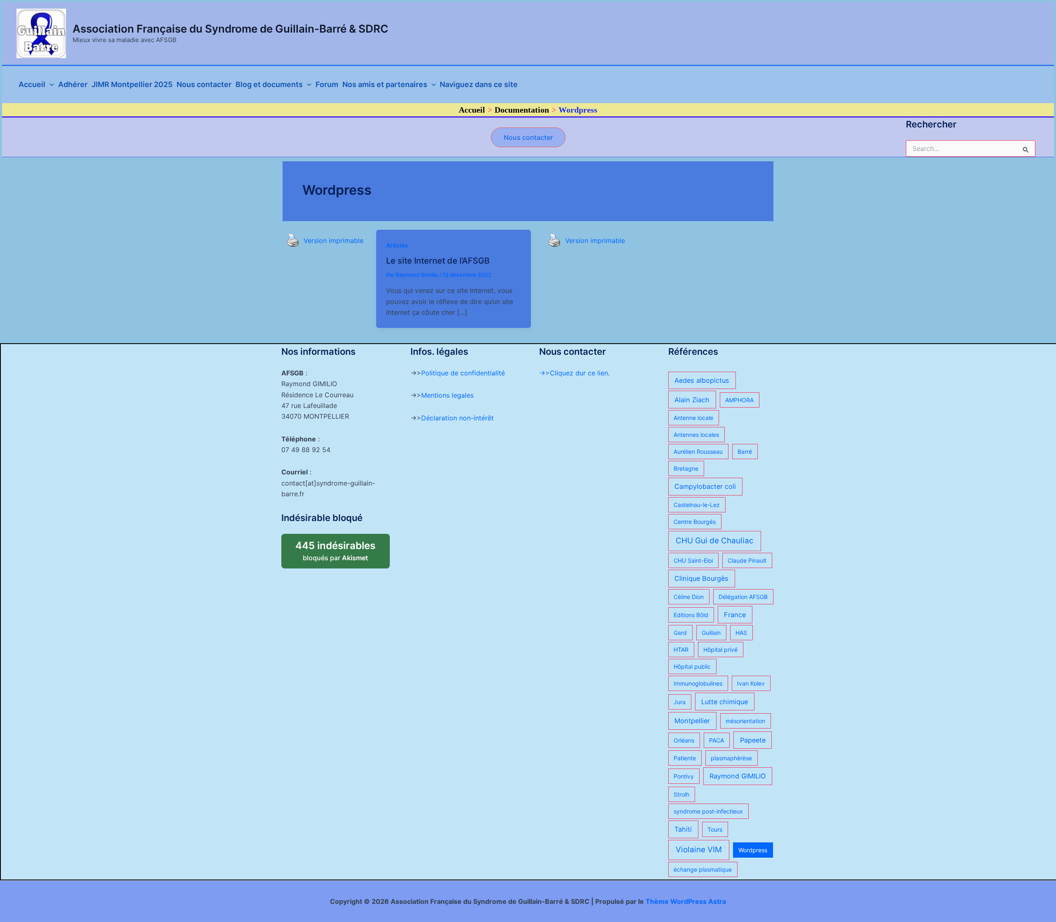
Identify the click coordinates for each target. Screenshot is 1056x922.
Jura (680, 701)
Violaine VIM (699, 849)
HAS (741, 632)
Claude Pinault (747, 560)
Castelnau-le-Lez (697, 504)
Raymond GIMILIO (738, 776)
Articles (397, 245)
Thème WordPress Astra (686, 901)
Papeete (753, 740)
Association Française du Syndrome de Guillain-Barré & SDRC (230, 28)
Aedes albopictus (701, 380)
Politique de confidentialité (463, 373)
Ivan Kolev (751, 683)
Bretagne (686, 468)
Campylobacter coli (705, 486)
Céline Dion (689, 596)
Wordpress (752, 850)
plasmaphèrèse (731, 758)
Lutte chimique (724, 702)
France (735, 615)
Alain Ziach (692, 400)
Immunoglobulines (698, 683)
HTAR (681, 649)
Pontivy (684, 776)
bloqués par (342, 548)
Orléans (684, 740)
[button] (528, 137)
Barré (745, 451)
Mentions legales (447, 395)
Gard (680, 632)
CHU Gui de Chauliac (715, 540)
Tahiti (683, 829)
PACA (716, 740)
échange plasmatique (703, 869)
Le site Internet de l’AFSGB (438, 261)
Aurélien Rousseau (698, 451)
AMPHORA (739, 399)
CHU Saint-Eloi (693, 560)
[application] (49, 84)
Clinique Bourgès (701, 578)
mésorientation (745, 720)
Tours (714, 829)
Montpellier (692, 721)
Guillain (711, 632)
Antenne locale (693, 417)
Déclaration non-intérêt (457, 418)
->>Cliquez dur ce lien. (574, 373)
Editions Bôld (691, 614)
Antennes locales (696, 434)
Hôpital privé (720, 649)
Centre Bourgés (695, 521)
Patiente (685, 758)
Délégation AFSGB (743, 596)
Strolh (681, 794)
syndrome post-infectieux (708, 811)
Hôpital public (692, 666)
